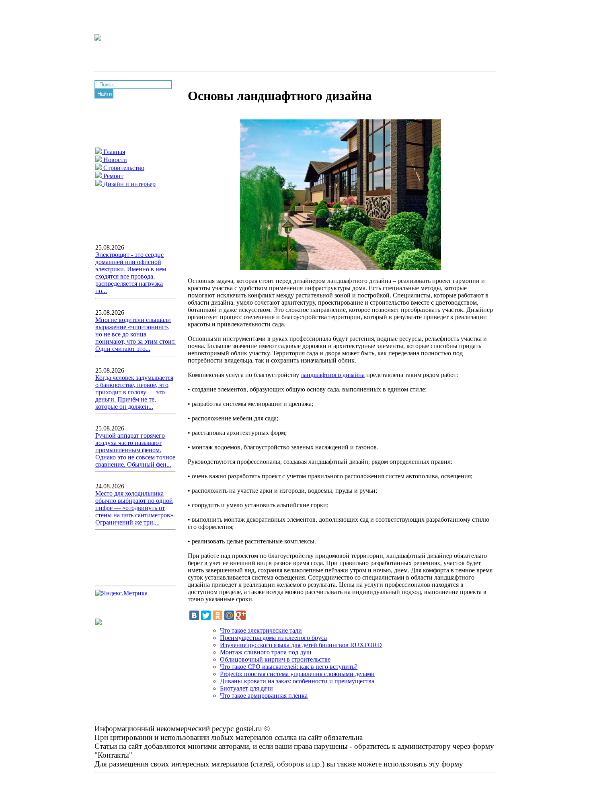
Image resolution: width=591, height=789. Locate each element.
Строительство (123, 167)
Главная (113, 151)
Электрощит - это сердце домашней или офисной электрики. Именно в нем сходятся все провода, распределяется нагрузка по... (130, 272)
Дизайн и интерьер (129, 183)
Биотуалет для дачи (246, 688)
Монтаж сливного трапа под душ (265, 652)
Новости (114, 159)
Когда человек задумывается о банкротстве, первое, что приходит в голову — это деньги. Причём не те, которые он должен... (134, 392)
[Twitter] (206, 615)
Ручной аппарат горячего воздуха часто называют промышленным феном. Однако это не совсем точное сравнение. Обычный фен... (135, 450)
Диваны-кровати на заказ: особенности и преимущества (297, 681)
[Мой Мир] (229, 615)
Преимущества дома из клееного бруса (273, 637)
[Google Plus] (241, 615)
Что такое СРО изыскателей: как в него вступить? (288, 666)
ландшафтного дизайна (333, 374)
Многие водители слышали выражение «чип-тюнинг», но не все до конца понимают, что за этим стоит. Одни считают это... (135, 334)
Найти (104, 94)
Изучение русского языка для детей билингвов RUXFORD (301, 644)
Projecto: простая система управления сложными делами (297, 673)
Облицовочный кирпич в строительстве (275, 659)
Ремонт (112, 175)
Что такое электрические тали (261, 630)
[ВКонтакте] (194, 615)
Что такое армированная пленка (264, 695)
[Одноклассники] (217, 615)
